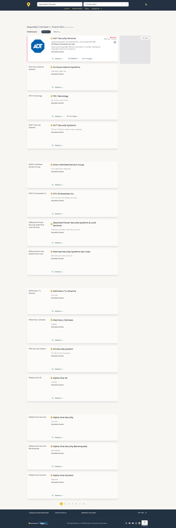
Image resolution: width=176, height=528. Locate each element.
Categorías (95, 8)
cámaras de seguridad (85, 42)
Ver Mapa (145, 38)
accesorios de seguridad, (58, 42)
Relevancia (46, 32)
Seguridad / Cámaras (57, 51)
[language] (146, 4)
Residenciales (77, 8)
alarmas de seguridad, (72, 42)
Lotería (66, 8)
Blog (87, 8)
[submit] (125, 4)
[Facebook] (115, 42)
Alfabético (56, 32)
